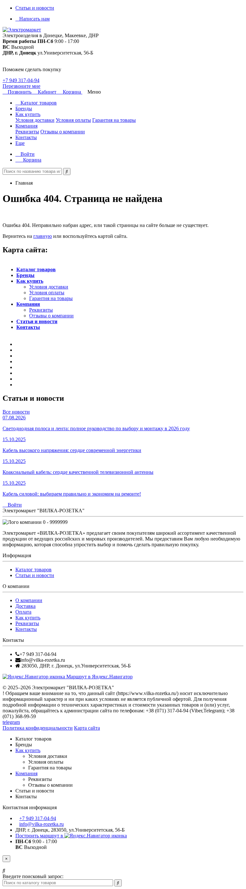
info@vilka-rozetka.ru (41, 824)
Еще (20, 143)
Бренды (23, 108)
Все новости (16, 412)
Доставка (25, 606)
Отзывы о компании (62, 131)
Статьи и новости (34, 8)
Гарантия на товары (114, 120)
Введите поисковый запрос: (33, 876)
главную (42, 236)
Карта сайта (87, 728)
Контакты (26, 137)
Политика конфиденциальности (38, 728)
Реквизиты (27, 131)
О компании (28, 600)
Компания (26, 126)
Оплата (23, 612)
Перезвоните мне (21, 86)
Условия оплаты (73, 120)
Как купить (27, 114)
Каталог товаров (38, 102)
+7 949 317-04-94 (21, 80)
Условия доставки (34, 120)
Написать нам (34, 18)
